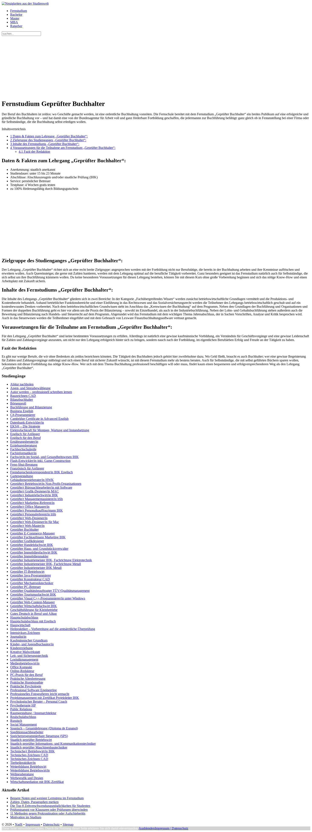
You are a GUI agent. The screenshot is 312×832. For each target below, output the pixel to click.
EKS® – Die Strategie (25, 426)
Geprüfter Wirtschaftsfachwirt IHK (33, 606)
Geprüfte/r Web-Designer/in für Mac (34, 522)
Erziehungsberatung (23, 445)
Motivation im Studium (25, 817)
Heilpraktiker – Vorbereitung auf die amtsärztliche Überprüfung (52, 629)
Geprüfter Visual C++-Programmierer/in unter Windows (47, 598)
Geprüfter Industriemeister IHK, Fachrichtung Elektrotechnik (51, 560)
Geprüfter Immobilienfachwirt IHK (33, 552)
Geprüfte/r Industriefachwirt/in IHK (34, 495)
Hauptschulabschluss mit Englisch (33, 621)
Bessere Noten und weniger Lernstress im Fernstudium (47, 798)
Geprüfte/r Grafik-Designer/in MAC (34, 491)
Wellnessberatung (22, 774)
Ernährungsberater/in (24, 441)
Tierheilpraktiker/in (23, 762)
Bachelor (16, 14)
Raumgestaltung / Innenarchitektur (33, 713)
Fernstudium (18, 11)
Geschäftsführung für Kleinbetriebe (34, 610)
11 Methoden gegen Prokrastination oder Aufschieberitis (47, 813)
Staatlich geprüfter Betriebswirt (31, 740)
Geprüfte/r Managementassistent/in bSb (36, 499)
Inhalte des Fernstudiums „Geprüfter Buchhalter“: (44, 144)
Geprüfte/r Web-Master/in (27, 525)
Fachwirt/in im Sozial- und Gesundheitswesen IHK (44, 457)
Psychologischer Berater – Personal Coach (38, 701)
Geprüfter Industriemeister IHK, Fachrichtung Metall (45, 564)
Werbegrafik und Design (26, 778)
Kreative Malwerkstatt (25, 652)
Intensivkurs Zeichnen (25, 633)
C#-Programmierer (22, 415)
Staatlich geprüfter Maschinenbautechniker (38, 747)
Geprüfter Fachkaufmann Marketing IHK (38, 537)
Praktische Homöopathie (26, 682)
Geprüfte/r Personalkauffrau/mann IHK (36, 510)
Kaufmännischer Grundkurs (29, 640)
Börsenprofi (18, 403)
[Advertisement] (129, 65)
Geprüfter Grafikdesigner (27, 541)
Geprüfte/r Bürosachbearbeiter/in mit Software (41, 487)
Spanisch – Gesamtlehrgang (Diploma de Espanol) (44, 728)
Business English (21, 411)
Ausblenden (147, 828)
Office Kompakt (21, 667)
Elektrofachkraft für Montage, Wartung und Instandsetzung (49, 430)
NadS (18, 824)
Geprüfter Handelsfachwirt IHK (31, 545)
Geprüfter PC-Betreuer (25, 587)
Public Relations (21, 709)
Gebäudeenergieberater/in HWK (32, 480)
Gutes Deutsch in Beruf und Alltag (33, 613)
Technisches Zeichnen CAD (29, 755)
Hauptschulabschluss (24, 617)
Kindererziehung (21, 648)
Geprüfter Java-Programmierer (30, 575)
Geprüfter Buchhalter (24, 529)
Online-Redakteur (22, 671)
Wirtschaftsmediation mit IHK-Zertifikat (37, 782)
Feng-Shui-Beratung (24, 464)
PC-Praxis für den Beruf (26, 675)
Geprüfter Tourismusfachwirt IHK (33, 594)
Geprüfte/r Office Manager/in (29, 506)
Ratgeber (16, 26)
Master (14, 18)
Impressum (32, 824)
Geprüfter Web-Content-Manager (32, 602)
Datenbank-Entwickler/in (27, 422)
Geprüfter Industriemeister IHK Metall (36, 568)
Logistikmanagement (24, 659)
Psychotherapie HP (23, 705)
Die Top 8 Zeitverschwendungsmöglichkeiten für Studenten (50, 806)
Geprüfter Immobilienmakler (29, 556)
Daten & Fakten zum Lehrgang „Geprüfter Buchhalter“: (49, 136)
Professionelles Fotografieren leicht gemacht (39, 694)
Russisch (16, 720)
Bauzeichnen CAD (23, 396)
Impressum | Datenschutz (171, 828)
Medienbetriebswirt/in (24, 663)
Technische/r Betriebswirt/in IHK (32, 751)
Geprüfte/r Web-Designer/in (29, 518)
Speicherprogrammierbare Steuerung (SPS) (39, 736)
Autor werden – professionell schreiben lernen (41, 392)
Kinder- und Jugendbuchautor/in (32, 644)
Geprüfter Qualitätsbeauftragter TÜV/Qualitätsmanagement (50, 590)
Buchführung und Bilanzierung (31, 407)
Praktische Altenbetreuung (27, 678)
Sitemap (68, 824)
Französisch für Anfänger (27, 468)
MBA (14, 22)
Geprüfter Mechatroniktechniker (31, 583)
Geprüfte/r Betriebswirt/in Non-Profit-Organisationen (45, 483)
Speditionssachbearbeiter (26, 732)
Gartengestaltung (21, 476)
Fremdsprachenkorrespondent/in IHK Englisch (41, 472)
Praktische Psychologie (25, 686)
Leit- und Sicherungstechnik (29, 655)
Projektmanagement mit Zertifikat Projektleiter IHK (44, 697)
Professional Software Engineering (33, 690)
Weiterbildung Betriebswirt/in (30, 770)
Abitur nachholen (22, 384)
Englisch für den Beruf (25, 438)
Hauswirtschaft (20, 625)
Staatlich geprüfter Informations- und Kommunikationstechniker (53, 743)
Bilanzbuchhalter (21, 399)
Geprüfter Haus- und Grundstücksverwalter (39, 548)
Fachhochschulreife (23, 449)
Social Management (23, 724)
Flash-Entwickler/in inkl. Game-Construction (40, 461)
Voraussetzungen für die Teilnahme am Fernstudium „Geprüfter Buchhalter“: (62, 147)
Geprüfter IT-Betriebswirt (27, 571)
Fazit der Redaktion (34, 151)
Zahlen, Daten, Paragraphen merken (34, 802)
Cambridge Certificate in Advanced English (39, 418)
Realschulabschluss (23, 717)
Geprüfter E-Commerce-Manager (32, 533)
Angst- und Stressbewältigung (30, 388)
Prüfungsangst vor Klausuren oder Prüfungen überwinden (49, 809)
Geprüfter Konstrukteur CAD (30, 579)
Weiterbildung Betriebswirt (28, 766)
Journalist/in (18, 636)
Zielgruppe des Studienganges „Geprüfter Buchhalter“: (48, 140)
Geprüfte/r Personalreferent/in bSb (33, 514)
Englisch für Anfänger (25, 434)
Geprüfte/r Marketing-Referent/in (32, 503)
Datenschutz (51, 824)
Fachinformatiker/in (23, 453)
